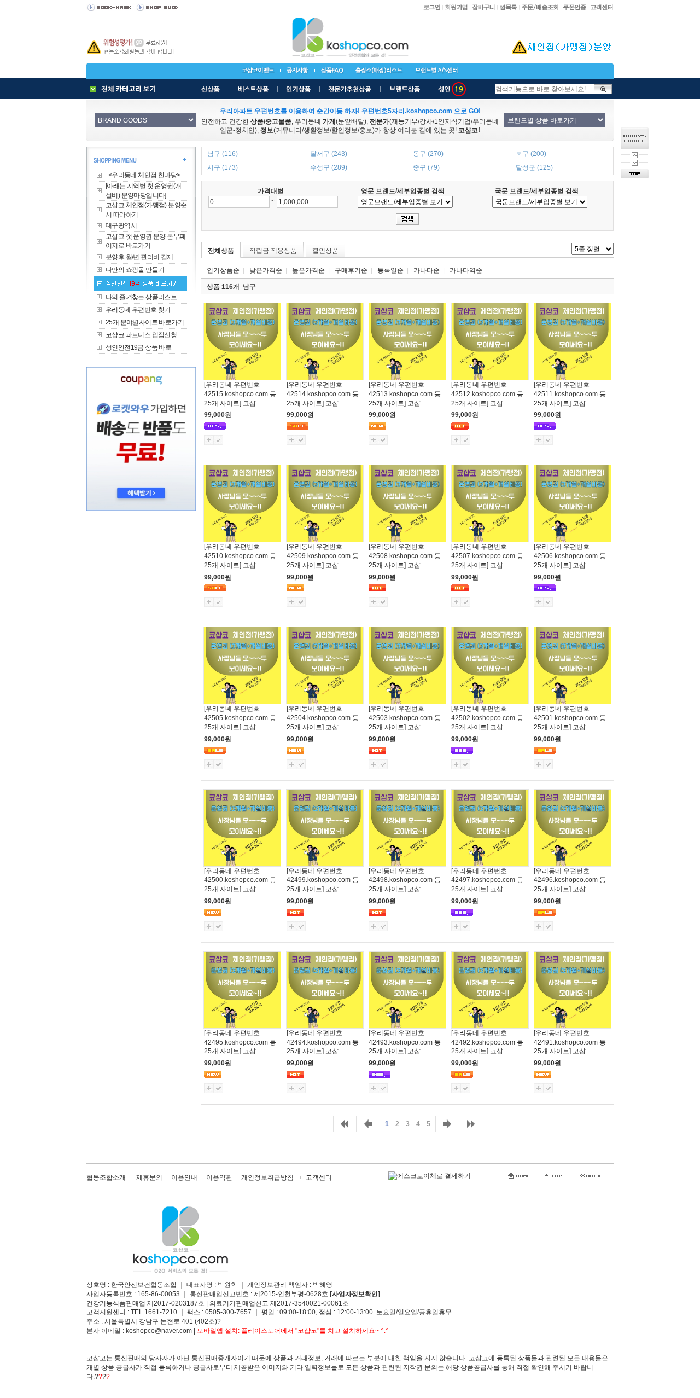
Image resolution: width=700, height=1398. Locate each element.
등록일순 (390, 270)
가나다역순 (466, 270)
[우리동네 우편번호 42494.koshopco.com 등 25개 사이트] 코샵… (323, 1042)
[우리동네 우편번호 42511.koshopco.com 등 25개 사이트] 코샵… (570, 394)
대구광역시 (121, 225)
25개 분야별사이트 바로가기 (145, 322)
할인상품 (325, 250)
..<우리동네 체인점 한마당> (143, 175)
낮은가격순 (265, 270)
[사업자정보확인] (355, 1294)
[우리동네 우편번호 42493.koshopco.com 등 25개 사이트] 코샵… (405, 1042)
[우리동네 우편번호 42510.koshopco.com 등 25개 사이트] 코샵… (240, 556)
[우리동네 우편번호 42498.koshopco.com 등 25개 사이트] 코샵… (405, 880)
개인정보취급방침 (267, 1177)
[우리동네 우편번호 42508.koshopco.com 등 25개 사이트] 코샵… (405, 556)
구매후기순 (351, 270)
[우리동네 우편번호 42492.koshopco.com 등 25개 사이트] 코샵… (487, 1042)
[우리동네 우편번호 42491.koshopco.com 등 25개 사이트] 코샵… (570, 1042)
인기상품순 (223, 270)
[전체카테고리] (125, 89)
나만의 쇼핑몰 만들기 (135, 270)
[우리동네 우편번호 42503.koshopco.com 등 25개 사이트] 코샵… (405, 718)
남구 (249, 287)
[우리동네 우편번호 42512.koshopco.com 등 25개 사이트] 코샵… (487, 394)
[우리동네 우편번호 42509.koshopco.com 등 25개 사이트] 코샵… (323, 556)
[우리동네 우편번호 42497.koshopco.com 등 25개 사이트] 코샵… (487, 880)
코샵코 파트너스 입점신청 (141, 335)
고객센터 (319, 1177)
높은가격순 (308, 270)
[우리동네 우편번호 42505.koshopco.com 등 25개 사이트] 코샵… (240, 718)
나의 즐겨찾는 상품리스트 (141, 297)
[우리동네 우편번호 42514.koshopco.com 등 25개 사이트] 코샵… (323, 394)
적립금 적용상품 (273, 250)
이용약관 (219, 1177)
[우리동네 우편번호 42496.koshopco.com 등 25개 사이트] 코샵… (570, 880)
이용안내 (184, 1177)
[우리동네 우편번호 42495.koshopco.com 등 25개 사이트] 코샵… (240, 1042)
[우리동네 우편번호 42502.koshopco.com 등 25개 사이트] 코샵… (487, 718)
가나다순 (426, 270)
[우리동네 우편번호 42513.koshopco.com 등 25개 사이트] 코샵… (405, 394)
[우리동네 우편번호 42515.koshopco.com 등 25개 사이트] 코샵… (240, 394)
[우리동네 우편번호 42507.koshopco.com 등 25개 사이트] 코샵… (487, 556)
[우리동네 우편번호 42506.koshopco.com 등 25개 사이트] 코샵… (570, 556)
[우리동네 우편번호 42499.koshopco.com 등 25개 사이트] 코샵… (323, 880)
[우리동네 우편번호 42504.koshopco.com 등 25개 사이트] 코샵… (323, 718)
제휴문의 (149, 1177)
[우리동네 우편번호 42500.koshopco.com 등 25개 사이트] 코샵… (240, 880)
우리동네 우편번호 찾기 (138, 310)
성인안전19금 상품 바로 (138, 347)
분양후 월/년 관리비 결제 (139, 257)
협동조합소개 (106, 1177)
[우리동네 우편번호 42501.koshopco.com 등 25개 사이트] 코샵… (570, 718)
